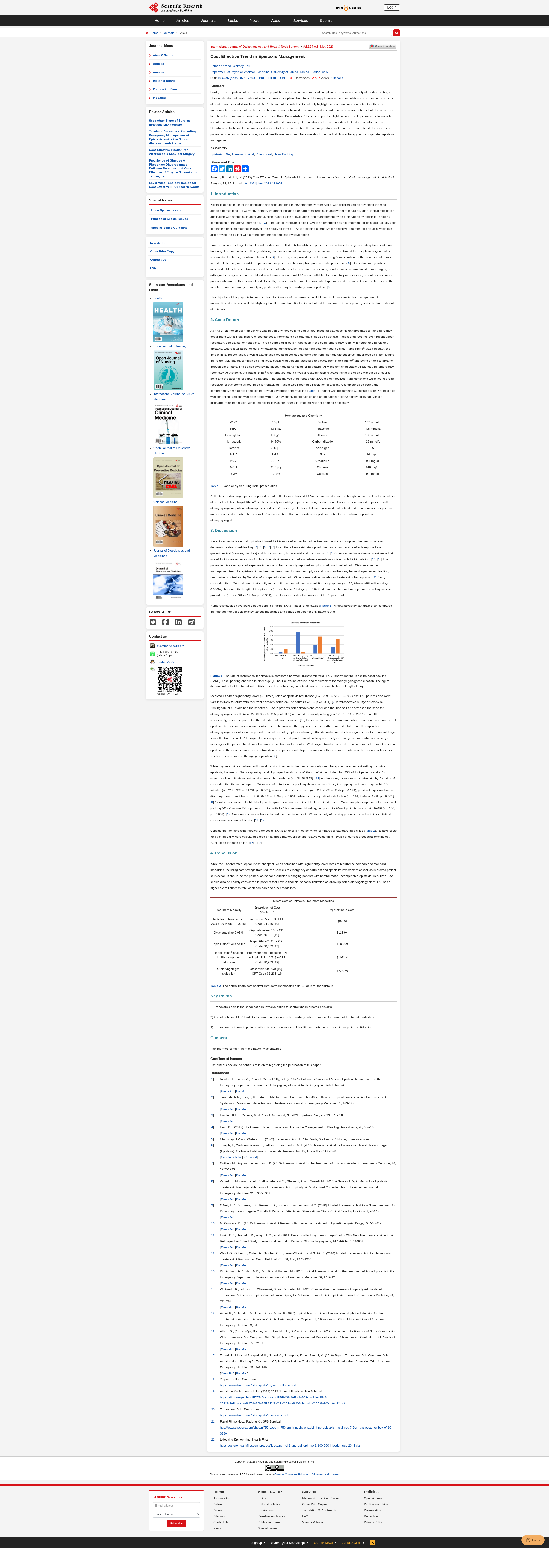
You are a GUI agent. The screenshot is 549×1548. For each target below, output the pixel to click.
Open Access (373, 1498)
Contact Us (158, 259)
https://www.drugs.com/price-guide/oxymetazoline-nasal (258, 1385)
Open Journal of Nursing (170, 346)
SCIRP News (323, 1543)
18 (251, 842)
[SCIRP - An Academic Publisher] (175, 7)
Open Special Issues (166, 210)
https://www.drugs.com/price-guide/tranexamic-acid (254, 1415)
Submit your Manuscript (288, 1543)
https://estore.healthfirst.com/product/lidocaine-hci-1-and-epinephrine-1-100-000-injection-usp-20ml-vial (290, 1445)
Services (300, 20)
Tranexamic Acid (243, 154)
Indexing (159, 97)
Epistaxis (216, 154)
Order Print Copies (314, 1504)
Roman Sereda (220, 66)
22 (259, 842)
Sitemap (219, 1516)
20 (213, 1409)
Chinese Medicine (165, 501)
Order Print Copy (162, 251)
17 (262, 820)
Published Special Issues (169, 219)
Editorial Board (164, 80)
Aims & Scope (163, 55)
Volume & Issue (312, 1522)
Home (159, 20)
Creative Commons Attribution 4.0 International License (306, 1474)
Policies (371, 1492)
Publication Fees (165, 89)
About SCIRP (270, 1492)
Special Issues (267, 1528)
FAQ (153, 267)
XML (283, 78)
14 (317, 778)
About (276, 20)
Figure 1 (325, 605)
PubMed (241, 1091)
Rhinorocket (264, 154)
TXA (227, 154)
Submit (326, 20)
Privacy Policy (373, 1522)
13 (302, 720)
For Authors (266, 1510)
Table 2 (370, 830)
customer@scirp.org (170, 645)
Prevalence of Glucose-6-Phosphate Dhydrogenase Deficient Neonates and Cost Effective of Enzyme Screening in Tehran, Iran (173, 168)
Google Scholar (231, 1157)
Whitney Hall (241, 66)
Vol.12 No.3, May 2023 (318, 46)
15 (228, 814)
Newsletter (158, 243)
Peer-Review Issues (271, 1516)
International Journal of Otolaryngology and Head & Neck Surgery (254, 46)
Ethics (262, 1498)
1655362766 (165, 662)
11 (379, 559)
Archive (158, 72)
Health (157, 298)
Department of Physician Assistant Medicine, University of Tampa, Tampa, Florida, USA (269, 72)
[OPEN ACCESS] (347, 7)
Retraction (371, 1516)
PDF (262, 78)
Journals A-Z (222, 1498)
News (254, 20)
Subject (218, 1504)
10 (373, 559)
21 (213, 1421)
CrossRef (227, 1091)
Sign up (256, 1543)
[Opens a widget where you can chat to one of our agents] (533, 1540)
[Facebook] (165, 622)
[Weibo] (191, 622)
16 (256, 820)
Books (232, 20)
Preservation (372, 1510)
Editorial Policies (269, 1504)
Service (309, 1492)
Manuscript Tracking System (321, 1498)
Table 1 (313, 390)
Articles (182, 20)
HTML (272, 78)
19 (213, 1391)
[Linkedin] (178, 622)
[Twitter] (153, 622)
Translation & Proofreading (320, 1510)
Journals (208, 20)
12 (374, 577)
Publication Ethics (376, 1504)
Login (392, 7)
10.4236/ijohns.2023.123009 (237, 78)
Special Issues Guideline (169, 227)
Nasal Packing (283, 154)
